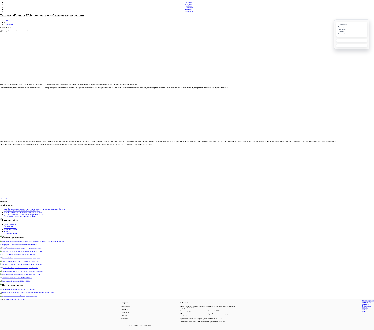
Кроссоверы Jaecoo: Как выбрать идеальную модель (19, 296)
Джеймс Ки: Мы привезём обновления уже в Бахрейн (20, 268)
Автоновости (189, 4)
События (189, 6)
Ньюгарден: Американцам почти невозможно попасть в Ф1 (24, 214)
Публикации (189, 11)
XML (364, 311)
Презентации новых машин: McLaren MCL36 (17, 278)
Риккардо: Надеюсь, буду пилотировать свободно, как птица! (22, 271)
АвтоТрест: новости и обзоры (16, 299)
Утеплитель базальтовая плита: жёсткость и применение (199, 322)
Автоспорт (189, 7)
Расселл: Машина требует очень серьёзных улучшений (20, 261)
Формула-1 (189, 9)
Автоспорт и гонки (10, 229)
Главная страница (10, 224)
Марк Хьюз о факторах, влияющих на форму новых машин (23, 212)
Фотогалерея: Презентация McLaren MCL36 (16, 281)
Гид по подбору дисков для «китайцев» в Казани (20, 216)
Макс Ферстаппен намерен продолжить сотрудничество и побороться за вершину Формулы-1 (35, 209)
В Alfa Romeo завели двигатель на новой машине (18, 254)
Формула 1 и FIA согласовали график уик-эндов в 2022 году (22, 264)
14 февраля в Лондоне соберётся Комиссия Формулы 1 (22, 211)
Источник (3, 198)
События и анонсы (10, 228)
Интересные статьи (10, 233)
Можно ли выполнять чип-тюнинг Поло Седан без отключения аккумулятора (28, 292)
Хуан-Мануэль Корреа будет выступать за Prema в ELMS (21, 274)
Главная (189, 2)
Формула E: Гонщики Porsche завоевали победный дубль (21, 258)
